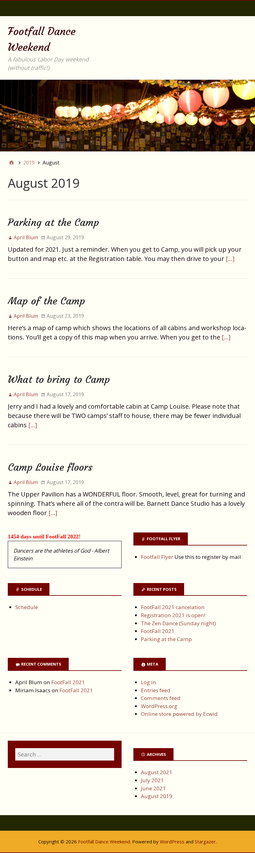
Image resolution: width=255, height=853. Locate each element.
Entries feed (155, 690)
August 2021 (156, 772)
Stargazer (205, 841)
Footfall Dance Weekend (104, 841)
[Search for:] (64, 754)
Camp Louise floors (50, 467)
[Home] (11, 162)
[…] (230, 258)
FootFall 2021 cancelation (173, 607)
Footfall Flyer (157, 556)
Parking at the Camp (53, 222)
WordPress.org (159, 706)
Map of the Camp (46, 301)
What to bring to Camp (59, 379)
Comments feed (160, 698)
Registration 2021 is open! (173, 615)
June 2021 (153, 788)
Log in (148, 682)
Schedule (26, 607)
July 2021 (152, 780)
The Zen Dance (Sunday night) (178, 623)
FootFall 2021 (157, 631)
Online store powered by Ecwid (179, 713)
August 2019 (156, 796)
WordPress (172, 841)
